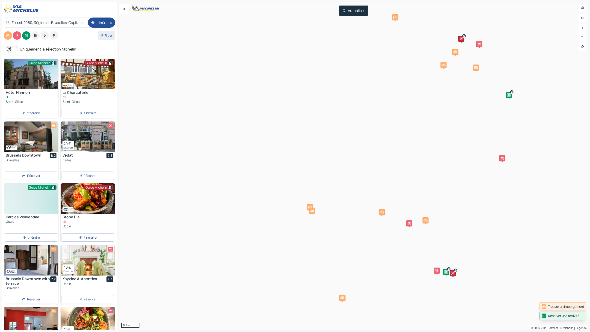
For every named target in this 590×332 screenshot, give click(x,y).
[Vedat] (88, 137)
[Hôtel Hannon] (31, 77)
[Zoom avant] (582, 28)
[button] (509, 95)
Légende (581, 328)
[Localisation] (582, 46)
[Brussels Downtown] (31, 137)
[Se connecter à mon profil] (582, 8)
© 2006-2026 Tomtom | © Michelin (552, 328)
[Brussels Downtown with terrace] (31, 260)
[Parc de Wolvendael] (31, 203)
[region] (353, 166)
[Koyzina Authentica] (88, 260)
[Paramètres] (582, 18)
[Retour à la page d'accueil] (22, 9)
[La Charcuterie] (88, 74)
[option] (8, 35)
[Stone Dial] (88, 198)
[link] (563, 306)
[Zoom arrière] (582, 36)
